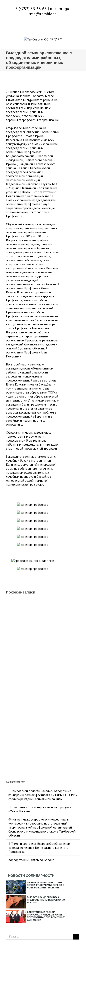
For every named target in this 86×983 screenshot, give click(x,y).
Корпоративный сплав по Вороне (31, 860)
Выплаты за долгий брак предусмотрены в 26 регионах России (46, 900)
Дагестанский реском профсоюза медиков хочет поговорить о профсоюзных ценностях (46, 916)
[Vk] (43, 25)
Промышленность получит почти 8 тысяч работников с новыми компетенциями (45, 885)
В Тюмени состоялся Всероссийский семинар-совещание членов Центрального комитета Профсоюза (39, 848)
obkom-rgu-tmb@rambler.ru (49, 11)
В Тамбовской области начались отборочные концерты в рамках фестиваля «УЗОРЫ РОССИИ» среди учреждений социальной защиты (42, 795)
